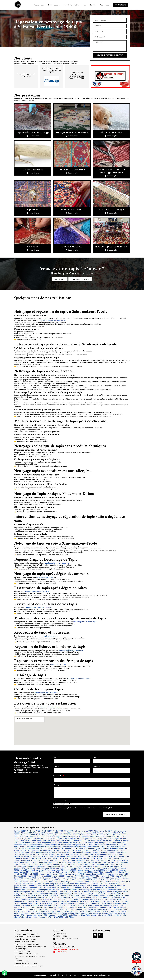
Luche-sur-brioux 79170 (67, 878)
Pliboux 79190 (81, 866)
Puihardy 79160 (26, 864)
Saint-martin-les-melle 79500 (67, 847)
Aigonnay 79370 (45, 917)
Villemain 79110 (26, 833)
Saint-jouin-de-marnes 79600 (69, 852)
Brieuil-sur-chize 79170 (78, 907)
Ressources (104, 5)
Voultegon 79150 (33, 831)
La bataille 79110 (42, 892)
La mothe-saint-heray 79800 (60, 886)
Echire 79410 (102, 897)
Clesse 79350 (70, 901)
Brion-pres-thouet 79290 (58, 907)
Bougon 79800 (80, 909)
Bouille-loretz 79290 (65, 909)
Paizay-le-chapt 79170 (110, 868)
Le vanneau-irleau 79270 (29, 882)
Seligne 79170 (88, 839)
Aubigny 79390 (74, 913)
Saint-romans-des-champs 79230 (97, 843)
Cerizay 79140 (87, 905)
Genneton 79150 (65, 893)
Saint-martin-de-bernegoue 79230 (91, 848)
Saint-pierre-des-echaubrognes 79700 (47, 845)
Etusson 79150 (65, 897)
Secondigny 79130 (101, 839)
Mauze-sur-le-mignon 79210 (117, 874)
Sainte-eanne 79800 (117, 858)
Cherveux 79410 (26, 903)
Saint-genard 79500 (63, 856)
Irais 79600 (78, 892)
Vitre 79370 (68, 831)
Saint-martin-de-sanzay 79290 (92, 847)
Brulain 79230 (19, 907)
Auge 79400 (62, 913)
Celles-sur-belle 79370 (103, 905)
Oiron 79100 (24, 870)
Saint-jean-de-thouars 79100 (93, 852)
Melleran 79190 (21, 874)
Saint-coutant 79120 (62, 860)
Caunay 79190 (118, 905)
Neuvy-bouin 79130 (58, 870)
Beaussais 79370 (68, 911)
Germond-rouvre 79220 (48, 893)
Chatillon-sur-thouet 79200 (101, 903)
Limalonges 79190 (26, 880)
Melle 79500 (33, 874)
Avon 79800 (29, 913)
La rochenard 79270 (112, 884)
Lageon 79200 (85, 884)
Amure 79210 (107, 915)
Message (56, 785)
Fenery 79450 (105, 895)
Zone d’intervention (71, 5)
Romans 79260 (104, 862)
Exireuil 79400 (53, 897)
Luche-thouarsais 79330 (47, 878)
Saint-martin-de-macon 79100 (64, 848)
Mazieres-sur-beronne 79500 (50, 874)
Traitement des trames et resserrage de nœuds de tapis (30, 948)
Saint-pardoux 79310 (95, 845)
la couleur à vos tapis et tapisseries (38, 607)
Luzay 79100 (18, 878)
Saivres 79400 (102, 841)
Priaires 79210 (90, 864)
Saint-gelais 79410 (79, 856)
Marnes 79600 (45, 876)
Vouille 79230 (47, 831)
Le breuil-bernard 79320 (24, 884)
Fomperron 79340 (79, 895)
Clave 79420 (82, 901)
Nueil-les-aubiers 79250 (40, 870)
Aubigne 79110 (86, 913)
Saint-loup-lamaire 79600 (51, 850)
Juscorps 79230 (56, 892)
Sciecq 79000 (36, 841)
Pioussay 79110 (92, 866)
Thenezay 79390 (88, 837)
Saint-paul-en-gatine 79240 (75, 845)
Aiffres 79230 (58, 917)
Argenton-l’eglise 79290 (57, 915)
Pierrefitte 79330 (106, 866)
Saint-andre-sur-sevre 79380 (59, 862)
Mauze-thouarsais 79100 (95, 874)
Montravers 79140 (52, 872)
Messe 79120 (109, 872)
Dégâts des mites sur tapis (24, 942)
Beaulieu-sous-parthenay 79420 (88, 911)
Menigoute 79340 (122, 872)
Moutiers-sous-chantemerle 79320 (91, 870)
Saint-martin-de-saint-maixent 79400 (35, 848)
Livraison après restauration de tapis (28, 966)
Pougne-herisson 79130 (36, 866)
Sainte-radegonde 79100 (41, 858)
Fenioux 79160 (93, 895)
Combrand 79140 (32, 901)
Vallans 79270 (77, 835)
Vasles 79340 (41, 835)
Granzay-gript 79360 (101, 892)
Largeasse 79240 (56, 884)
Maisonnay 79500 (88, 876)
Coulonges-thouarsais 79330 (91, 899)
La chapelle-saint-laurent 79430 (106, 888)
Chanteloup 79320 (120, 903)
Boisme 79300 (108, 909)
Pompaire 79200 (67, 866)
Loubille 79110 (104, 878)
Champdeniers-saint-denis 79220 (44, 905)
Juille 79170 (67, 892)
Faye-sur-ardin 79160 (120, 895)
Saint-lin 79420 (68, 850)
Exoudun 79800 (40, 897)
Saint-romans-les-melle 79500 (70, 843)
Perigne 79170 (19, 868)
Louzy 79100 (82, 878)
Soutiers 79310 (39, 839)
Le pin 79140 (70, 882)
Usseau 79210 (90, 835)
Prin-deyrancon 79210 (75, 864)
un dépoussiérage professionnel (57, 563)
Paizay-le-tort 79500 (92, 868)
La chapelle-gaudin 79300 (72, 890)
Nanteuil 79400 (112, 870)
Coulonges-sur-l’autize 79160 (115, 899)
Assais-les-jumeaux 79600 (103, 913)
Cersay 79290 (75, 905)
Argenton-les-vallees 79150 (36, 915)
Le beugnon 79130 (72, 884)
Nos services (39, 5)
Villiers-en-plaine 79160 (103, 831)
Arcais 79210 (96, 915)
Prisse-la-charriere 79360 (55, 864)
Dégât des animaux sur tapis (25, 939)
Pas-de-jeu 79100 (33, 868)
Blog (84, 5)
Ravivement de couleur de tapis (26, 944)
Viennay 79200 (52, 833)
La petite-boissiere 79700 (38, 886)
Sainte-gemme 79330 (98, 858)
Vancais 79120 (65, 835)
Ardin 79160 (73, 915)
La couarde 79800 (64, 888)
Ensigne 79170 (90, 897)
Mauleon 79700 (20, 876)
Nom (55, 757)
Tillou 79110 (24, 837)
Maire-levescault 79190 (105, 876)
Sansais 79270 (78, 841)
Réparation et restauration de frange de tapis (29, 957)
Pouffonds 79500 (53, 866)
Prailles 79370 (116, 864)
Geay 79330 (77, 893)
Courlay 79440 (72, 899)
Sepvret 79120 (75, 839)
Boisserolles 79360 (94, 909)
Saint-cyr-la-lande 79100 (43, 860)
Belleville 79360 (20, 911)
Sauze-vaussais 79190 (51, 841)
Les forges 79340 (97, 880)
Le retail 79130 (59, 882)
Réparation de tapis (22, 951)
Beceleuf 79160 (33, 911)
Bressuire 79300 (120, 907)
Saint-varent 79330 (28, 843)
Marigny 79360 (58, 876)
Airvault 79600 (31, 917)
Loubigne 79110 (115, 878)
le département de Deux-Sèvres (53, 320)
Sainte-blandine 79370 (23, 860)
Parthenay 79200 (48, 868)
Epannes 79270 (78, 897)
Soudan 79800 (52, 839)
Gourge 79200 (19, 893)
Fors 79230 (32, 895)
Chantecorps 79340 (22, 905)
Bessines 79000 (121, 909)
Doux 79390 (113, 897)
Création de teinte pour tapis (25, 963)
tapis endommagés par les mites (36, 591)
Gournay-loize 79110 (119, 892)
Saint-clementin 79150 (80, 860)
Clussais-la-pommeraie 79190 (52, 901)
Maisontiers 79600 (73, 876)
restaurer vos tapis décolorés (46, 693)
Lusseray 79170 (30, 878)
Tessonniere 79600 (103, 837)
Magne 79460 (121, 876)
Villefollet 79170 (39, 833)
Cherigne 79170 (40, 903)
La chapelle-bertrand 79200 (94, 890)
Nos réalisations (54, 5)
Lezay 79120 (53, 880)
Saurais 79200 (66, 841)
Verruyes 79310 (65, 833)
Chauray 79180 (83, 903)
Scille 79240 (24, 841)
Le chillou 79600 (83, 882)
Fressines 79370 (116, 893)
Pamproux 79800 (62, 868)
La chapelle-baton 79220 (116, 890)
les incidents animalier (45, 577)
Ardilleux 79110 (84, 915)
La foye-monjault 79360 (82, 886)
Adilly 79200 (69, 917)
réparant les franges (58, 664)
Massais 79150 (33, 876)
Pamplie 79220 (76, 868)
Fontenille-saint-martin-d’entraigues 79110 (54, 895)
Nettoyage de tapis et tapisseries (27, 936)
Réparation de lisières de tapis (26, 954)
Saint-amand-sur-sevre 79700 (85, 862)
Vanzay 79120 (53, 835)
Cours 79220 (60, 899)
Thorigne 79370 (74, 837)
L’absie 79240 (98, 884)
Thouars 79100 (35, 837)
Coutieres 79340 (47, 899)
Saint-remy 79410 (118, 843)
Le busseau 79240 (98, 882)
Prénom (96, 757)
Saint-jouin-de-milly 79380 (45, 852)
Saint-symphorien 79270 (46, 843)
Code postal (58, 776)
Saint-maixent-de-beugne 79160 (26, 850)
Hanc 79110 (88, 892)
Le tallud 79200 (46, 882)
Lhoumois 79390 (41, 880)
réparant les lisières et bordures (70, 650)
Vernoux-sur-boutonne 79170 (84, 833)
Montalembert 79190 (69, 872)
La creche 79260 (35, 888)
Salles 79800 (90, 841)
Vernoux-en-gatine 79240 (107, 833)
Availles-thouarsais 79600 (46, 913)
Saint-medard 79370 (113, 845)
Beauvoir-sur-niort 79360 (50, 911)
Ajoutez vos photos (60, 801)
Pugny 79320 (38, 864)
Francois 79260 (20, 895)
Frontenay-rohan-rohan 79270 (96, 893)
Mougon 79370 (37, 872)
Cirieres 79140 (94, 901)
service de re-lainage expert (79, 678)
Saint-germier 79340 (51, 854)
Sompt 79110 (64, 839)
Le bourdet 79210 (42, 884)
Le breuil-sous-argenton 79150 (118, 882)
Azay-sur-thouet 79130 (111, 911)
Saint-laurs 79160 (27, 852)
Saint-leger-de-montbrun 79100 (88, 850)
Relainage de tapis (21, 961)
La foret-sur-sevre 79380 (103, 886)
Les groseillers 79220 (67, 880)
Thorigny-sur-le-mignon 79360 (55, 837)
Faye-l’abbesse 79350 (24, 897)
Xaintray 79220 (20, 831)
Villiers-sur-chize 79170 (84, 831)
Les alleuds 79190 (112, 880)
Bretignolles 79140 (105, 907)
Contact (93, 5)
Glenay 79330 (32, 893)
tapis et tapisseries (51, 636)
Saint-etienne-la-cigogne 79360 (116, 856)
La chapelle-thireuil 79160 (82, 888)
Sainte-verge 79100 (95, 856)
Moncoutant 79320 (85, 872)
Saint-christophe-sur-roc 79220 (102, 860)
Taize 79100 (116, 837)
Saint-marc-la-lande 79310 (116, 848)
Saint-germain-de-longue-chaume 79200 (77, 854)
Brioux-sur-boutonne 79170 (36, 907)
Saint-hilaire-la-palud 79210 (31, 854)
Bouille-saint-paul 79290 (47, 909)
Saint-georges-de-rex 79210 (106, 854)
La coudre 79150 (49, 888)
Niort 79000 (71, 870)
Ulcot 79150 (101, 835)
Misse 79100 (98, 872)
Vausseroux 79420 (28, 835)
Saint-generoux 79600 (44, 856)
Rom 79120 (115, 862)
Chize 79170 (105, 901)
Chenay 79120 (52, 903)
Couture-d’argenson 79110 (30, 899)
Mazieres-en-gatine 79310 (74, 874)
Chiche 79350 (116, 901)
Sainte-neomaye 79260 (80, 858)
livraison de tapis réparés (50, 707)
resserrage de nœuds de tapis (84, 622)
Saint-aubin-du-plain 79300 (36, 862)
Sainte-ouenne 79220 (60, 858)
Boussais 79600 (20, 909)
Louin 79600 (92, 878)
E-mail (56, 767)
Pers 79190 (118, 866)
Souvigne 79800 (26, 839)
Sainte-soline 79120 (22, 858)
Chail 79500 (63, 905)
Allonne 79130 (19, 917)
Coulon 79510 (19, 901)
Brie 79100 (92, 907)
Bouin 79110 (32, 909)
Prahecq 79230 (20, 866)
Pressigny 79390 (103, 864)
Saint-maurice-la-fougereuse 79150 (40, 847)
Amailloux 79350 (120, 915)
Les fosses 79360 (83, 880)
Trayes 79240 (112, 835)
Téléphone (96, 767)
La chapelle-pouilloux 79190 (49, 890)
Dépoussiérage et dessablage (25, 934)
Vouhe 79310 (58, 831)
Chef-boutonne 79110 (68, 903)
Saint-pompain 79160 (22, 845)
